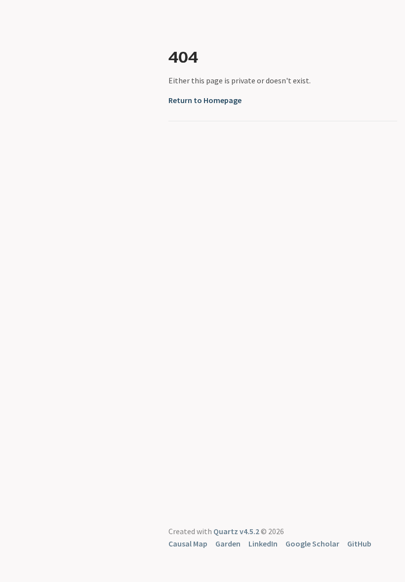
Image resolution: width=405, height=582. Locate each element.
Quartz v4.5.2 (236, 531)
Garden (228, 543)
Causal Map (187, 543)
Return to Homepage (205, 100)
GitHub (359, 543)
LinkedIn (263, 543)
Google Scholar (312, 543)
